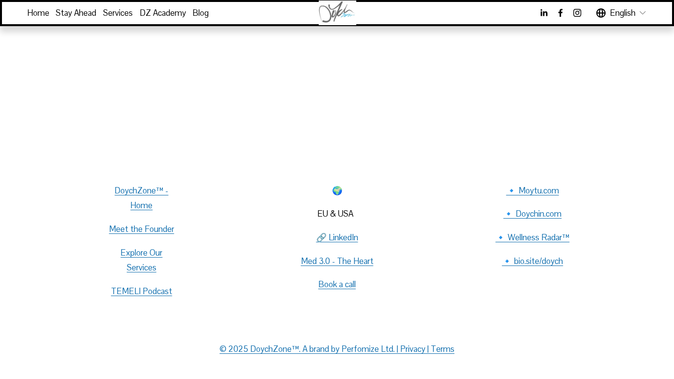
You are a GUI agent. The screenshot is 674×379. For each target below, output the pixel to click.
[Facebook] (560, 13)
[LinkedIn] (544, 13)
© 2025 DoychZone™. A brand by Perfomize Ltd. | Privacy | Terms (337, 348)
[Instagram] (577, 13)
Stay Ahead (76, 12)
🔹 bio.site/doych (532, 261)
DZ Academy (163, 12)
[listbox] (621, 12)
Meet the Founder (141, 229)
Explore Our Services (141, 260)
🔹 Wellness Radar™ (532, 237)
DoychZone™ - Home (141, 198)
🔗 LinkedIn (337, 237)
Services (118, 12)
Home (38, 12)
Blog (200, 12)
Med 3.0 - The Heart (337, 261)
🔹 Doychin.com (532, 213)
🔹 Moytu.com (532, 190)
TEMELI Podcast (141, 291)
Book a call (337, 284)
